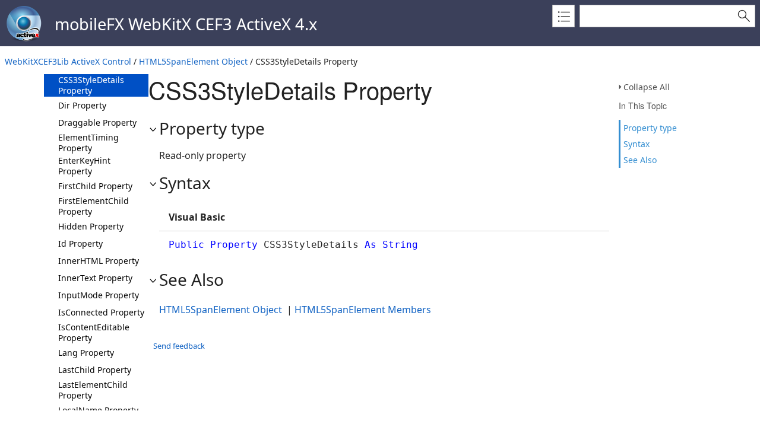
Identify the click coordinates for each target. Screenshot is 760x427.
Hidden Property (91, 226)
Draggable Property (97, 122)
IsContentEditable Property (93, 332)
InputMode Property (98, 295)
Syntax (636, 143)
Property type (650, 127)
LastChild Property (94, 369)
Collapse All (646, 87)
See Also (640, 159)
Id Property (80, 243)
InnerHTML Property (98, 260)
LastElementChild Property (93, 390)
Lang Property (86, 352)
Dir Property (82, 105)
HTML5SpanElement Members (362, 309)
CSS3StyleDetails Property (91, 85)
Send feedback (179, 345)
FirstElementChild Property (93, 206)
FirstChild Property (95, 186)
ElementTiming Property (88, 143)
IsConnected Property (101, 312)
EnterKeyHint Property (84, 166)
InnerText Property (95, 277)
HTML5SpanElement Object (193, 61)
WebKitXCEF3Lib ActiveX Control (68, 61)
